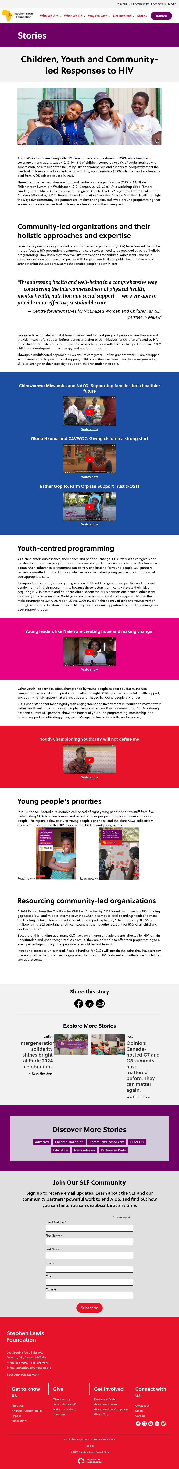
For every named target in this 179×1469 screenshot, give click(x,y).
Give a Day (101, 1414)
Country (51, 1289)
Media (172, 4)
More (141, 15)
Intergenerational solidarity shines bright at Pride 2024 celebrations (36, 1054)
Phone (50, 1263)
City (48, 1276)
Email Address (56, 1222)
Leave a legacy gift (65, 1404)
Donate (161, 15)
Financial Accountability (27, 1411)
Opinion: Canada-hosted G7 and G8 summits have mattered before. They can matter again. (143, 1066)
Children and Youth (69, 1142)
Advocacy (42, 1142)
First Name (54, 1236)
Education (60, 1150)
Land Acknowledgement (23, 1375)
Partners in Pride (113, 1150)
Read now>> (26, 878)
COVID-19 (137, 1142)
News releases (84, 1150)
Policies (89, 1446)
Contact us (142, 1406)
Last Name (54, 1249)
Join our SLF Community (133, 4)
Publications (19, 1421)
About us (17, 1406)
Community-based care (107, 1142)
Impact (16, 1416)
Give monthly (61, 1399)
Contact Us (158, 4)
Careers (140, 1416)
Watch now (89, 429)
